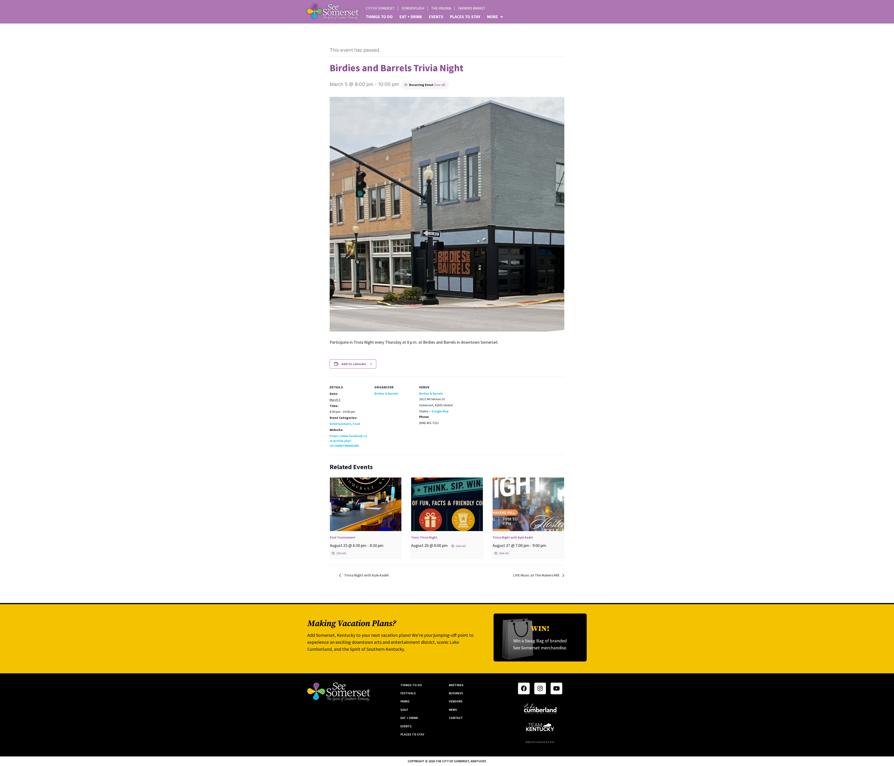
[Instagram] (540, 688)
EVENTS (436, 16)
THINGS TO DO (379, 16)
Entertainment (340, 424)
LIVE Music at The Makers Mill (536, 575)
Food (356, 424)
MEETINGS (456, 685)
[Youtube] (556, 688)
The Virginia (441, 8)
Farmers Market (471, 8)
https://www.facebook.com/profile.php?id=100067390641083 (348, 441)
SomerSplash (413, 8)
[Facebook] (524, 688)
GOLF (404, 710)
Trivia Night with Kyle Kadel (513, 537)
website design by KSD (540, 742)
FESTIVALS (408, 693)
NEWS (453, 710)
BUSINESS (456, 693)
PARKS (405, 701)
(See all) (439, 85)
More (492, 16)
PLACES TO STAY (465, 16)
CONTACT (456, 718)
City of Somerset (380, 8)
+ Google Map (439, 411)
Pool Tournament (342, 537)
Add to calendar (354, 364)
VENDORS (456, 701)
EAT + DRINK (411, 16)
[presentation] (365, 504)
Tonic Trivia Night (424, 537)
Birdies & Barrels (386, 393)
